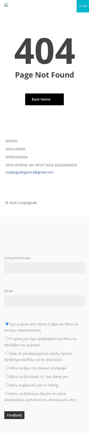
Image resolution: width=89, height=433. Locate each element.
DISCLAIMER (15, 149)
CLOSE (83, 6)
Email (41, 345)
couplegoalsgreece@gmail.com (29, 172)
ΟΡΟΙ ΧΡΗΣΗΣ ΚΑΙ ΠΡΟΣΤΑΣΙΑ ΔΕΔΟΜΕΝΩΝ (41, 165)
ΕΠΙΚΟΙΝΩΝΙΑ (16, 157)
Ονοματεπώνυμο (17, 258)
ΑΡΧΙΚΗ (11, 141)
